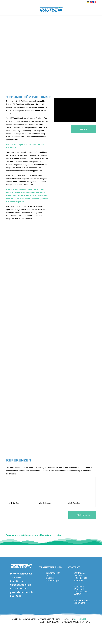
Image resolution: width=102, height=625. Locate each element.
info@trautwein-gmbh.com (82, 601)
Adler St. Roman (45, 503)
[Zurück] (2, 34)
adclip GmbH (80, 619)
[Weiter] (100, 34)
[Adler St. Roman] (51, 488)
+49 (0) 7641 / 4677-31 (81, 592)
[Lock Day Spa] (21, 488)
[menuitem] (42, 622)
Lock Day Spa (14, 503)
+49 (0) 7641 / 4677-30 (81, 579)
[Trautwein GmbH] (51, 9)
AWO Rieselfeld (74, 503)
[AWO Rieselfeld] (81, 488)
